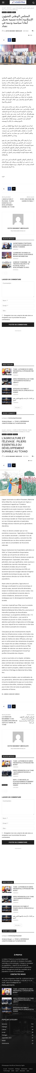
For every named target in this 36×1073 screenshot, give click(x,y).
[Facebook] (9, 40)
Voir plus (17, 407)
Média (14, 12)
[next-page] (6, 273)
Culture (9, 12)
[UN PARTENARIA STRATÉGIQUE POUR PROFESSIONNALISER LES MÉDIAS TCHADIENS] (7, 246)
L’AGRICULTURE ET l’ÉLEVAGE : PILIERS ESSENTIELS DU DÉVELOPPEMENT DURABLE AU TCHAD (8, 203)
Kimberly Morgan (7, 421)
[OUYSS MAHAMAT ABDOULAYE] (3, 31)
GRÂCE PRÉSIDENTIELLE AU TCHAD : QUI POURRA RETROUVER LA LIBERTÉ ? (23, 380)
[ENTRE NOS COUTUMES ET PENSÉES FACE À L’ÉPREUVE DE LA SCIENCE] (7, 391)
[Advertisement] (18, 343)
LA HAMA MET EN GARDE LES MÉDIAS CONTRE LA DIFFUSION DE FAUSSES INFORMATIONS (23, 254)
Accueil (4, 8)
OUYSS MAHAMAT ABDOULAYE (14, 31)
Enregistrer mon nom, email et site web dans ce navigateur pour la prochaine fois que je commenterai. (17, 317)
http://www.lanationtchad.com (18, 230)
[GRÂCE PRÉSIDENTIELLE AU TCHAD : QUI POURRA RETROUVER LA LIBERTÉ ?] (7, 381)
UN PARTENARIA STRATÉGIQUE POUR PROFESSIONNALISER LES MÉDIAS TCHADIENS (22, 245)
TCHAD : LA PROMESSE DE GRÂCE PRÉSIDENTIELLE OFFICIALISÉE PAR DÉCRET (23, 371)
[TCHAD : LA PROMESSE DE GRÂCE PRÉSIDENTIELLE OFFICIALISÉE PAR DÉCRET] (7, 371)
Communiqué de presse (14, 418)
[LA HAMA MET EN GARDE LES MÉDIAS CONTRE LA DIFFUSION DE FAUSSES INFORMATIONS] (7, 255)
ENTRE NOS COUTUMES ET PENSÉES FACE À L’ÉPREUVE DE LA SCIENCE (23, 390)
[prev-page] (3, 273)
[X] (14, 40)
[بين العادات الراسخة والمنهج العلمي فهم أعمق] (7, 401)
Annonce (9, 8)
